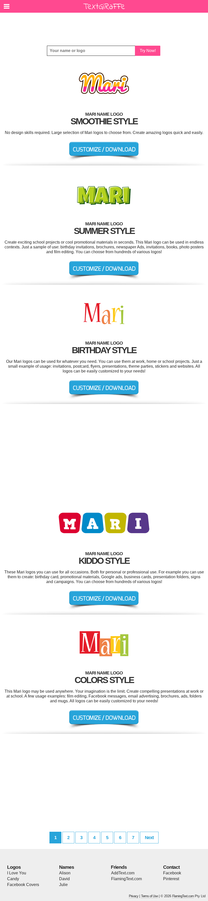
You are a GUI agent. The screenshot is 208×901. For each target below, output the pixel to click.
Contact (171, 867)
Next (149, 837)
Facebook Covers (23, 884)
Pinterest (171, 879)
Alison (65, 873)
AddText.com (122, 873)
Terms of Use (149, 896)
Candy (13, 879)
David (64, 879)
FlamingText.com (126, 879)
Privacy (133, 896)
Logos (14, 867)
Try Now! (148, 50)
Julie (63, 884)
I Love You (16, 873)
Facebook (172, 873)
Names (66, 867)
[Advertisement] (105, 25)
